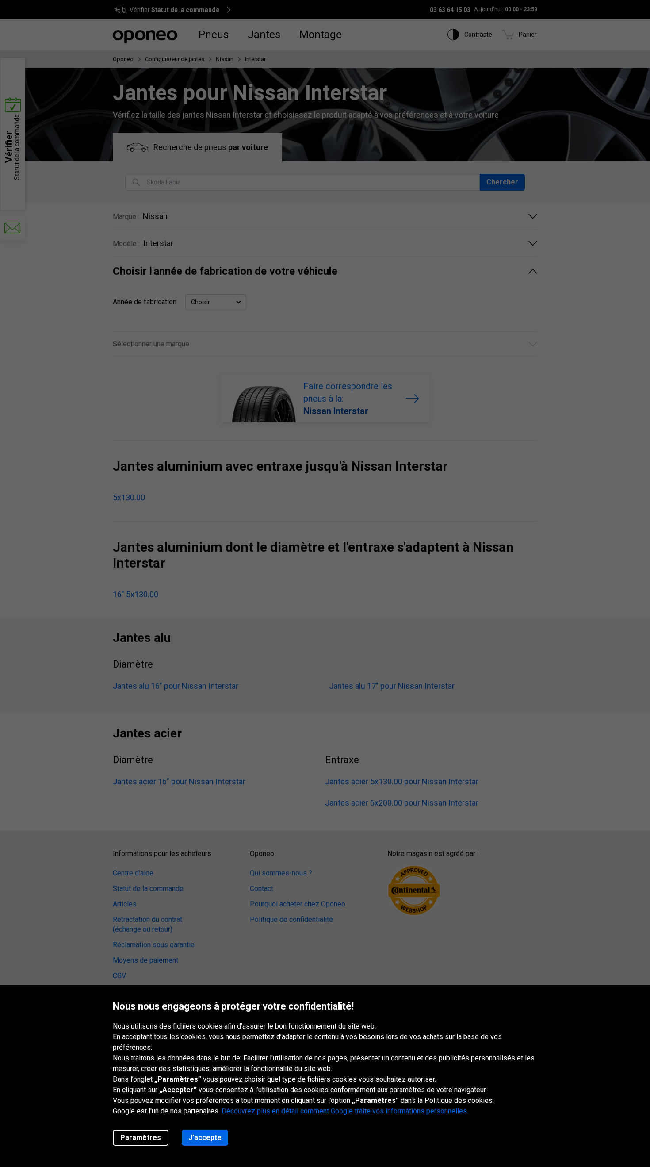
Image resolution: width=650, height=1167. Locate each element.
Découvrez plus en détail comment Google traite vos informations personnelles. (345, 1111)
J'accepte (205, 1137)
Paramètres (140, 1137)
